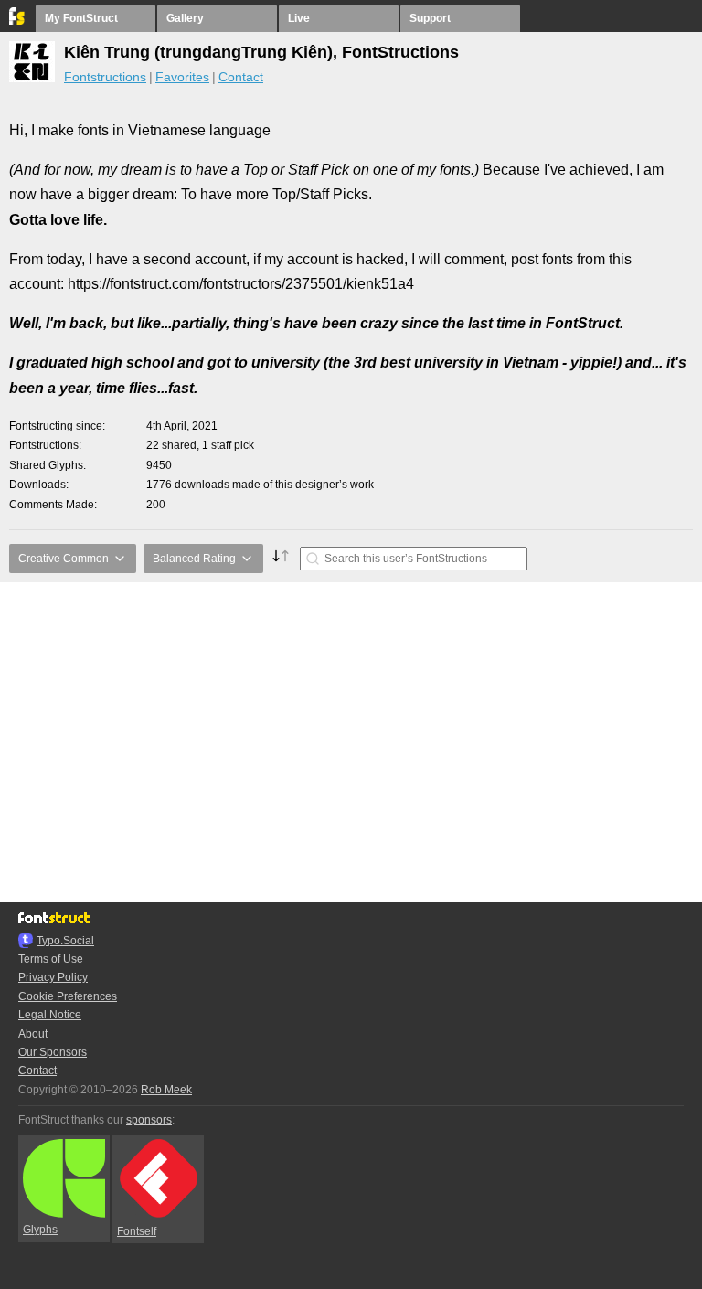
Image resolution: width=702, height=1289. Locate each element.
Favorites (182, 76)
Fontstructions (105, 76)
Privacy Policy (53, 977)
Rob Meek (166, 1089)
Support (430, 18)
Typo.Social (65, 940)
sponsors (149, 1119)
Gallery (185, 18)
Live (299, 18)
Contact (240, 76)
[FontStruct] (18, 21)
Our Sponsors (52, 1052)
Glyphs (40, 1229)
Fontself (136, 1231)
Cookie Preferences (67, 996)
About (33, 1034)
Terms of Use (50, 959)
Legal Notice (49, 1014)
